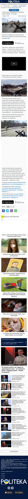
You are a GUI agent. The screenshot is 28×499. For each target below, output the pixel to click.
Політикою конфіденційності (19, 6)
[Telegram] (7, 210)
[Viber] (11, 210)
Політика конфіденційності (7, 471)
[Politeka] (14, 2)
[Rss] (9, 488)
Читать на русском (22, 15)
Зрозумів (14, 10)
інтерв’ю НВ (6, 38)
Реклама (3, 475)
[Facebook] (3, 210)
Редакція (3, 473)
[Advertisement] (14, 152)
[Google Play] (19, 492)
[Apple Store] (8, 492)
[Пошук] (1, 1)
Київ (8, 206)
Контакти (3, 478)
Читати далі (14, 451)
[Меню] (26, 1)
